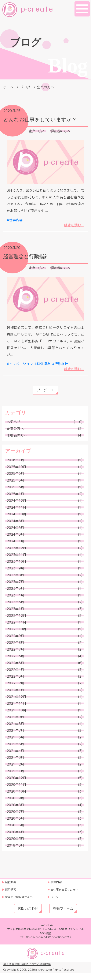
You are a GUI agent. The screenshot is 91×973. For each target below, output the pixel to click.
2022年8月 (15, 642)
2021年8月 (15, 723)
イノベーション (21, 364)
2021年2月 (15, 764)
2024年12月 (16, 500)
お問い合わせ (28, 908)
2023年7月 (15, 581)
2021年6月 (15, 737)
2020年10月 (16, 791)
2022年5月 (15, 662)
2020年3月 (15, 838)
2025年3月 (15, 487)
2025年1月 (15, 493)
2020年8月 (15, 804)
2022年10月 (16, 629)
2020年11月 (16, 784)
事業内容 (56, 882)
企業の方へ (37, 131)
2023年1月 (15, 608)
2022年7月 (15, 649)
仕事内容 (16, 220)
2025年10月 (16, 466)
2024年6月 (15, 521)
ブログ (25, 87)
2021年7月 (15, 730)
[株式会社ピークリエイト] (27, 9)
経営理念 (43, 364)
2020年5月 (15, 825)
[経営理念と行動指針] (45, 299)
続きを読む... (74, 225)
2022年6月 (15, 656)
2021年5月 (15, 744)
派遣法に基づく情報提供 (35, 964)
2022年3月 (15, 676)
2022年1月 (15, 690)
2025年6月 (15, 473)
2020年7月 (15, 811)
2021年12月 (16, 696)
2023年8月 (15, 575)
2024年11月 (16, 507)
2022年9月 (15, 635)
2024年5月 (15, 527)
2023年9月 (15, 568)
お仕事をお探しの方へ (64, 889)
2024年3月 (15, 534)
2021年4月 (15, 750)
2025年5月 (15, 480)
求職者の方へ (60, 131)
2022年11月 (16, 622)
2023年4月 (15, 595)
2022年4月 (15, 669)
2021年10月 (16, 710)
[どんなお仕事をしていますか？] (45, 162)
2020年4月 (15, 832)
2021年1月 (15, 771)
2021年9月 (15, 717)
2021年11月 (16, 703)
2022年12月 (16, 615)
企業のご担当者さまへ (19, 897)
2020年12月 (16, 777)
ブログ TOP (45, 390)
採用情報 (10, 889)
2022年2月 (15, 683)
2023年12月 (16, 548)
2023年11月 (16, 554)
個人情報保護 (11, 964)
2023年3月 (15, 602)
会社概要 (10, 882)
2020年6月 (15, 818)
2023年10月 (16, 561)
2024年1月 (15, 541)
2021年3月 (15, 757)
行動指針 (61, 364)
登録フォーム (63, 908)
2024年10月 (16, 514)
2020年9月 (15, 798)
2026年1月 (15, 460)
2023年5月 (15, 588)
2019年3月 (15, 845)
